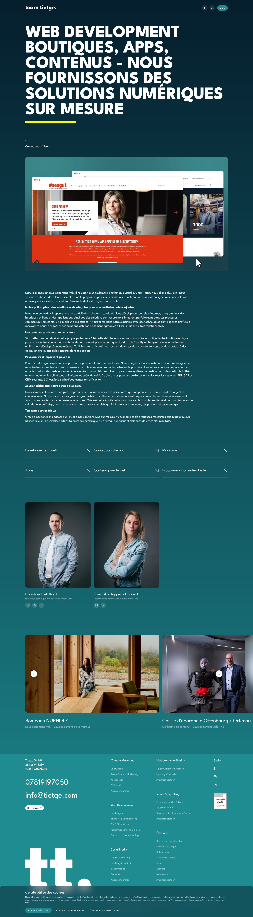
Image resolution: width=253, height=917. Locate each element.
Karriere (160, 869)
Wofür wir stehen (165, 858)
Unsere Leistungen (166, 846)
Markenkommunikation (170, 760)
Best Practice (118, 869)
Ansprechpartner (120, 791)
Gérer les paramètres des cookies (104, 910)
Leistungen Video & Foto (169, 802)
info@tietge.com (51, 795)
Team (159, 863)
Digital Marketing (120, 858)
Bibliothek (116, 785)
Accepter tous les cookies (38, 910)
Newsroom (162, 874)
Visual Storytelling (167, 794)
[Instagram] (221, 777)
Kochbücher (117, 780)
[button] (34, 673)
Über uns (162, 833)
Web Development (122, 805)
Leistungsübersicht (121, 863)
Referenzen (162, 852)
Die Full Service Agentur (169, 841)
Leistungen (117, 769)
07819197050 (46, 782)
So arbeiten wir (164, 808)
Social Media (119, 849)
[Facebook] (221, 769)
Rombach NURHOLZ (46, 721)
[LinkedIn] (221, 785)
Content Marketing (123, 760)
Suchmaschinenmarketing (125, 835)
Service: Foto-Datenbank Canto (173, 813)
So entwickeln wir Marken (170, 769)
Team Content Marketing (124, 774)
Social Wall (117, 874)
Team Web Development (124, 819)
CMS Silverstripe (120, 824)
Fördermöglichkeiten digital (125, 830)
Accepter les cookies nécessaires (70, 910)
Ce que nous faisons (38, 146)
